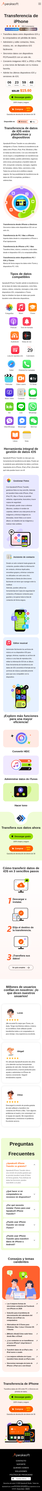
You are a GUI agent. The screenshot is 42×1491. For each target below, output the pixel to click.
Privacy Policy (20, 1489)
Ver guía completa (18, 967)
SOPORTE (21, 1464)
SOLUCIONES (21, 1471)
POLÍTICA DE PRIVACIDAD (21, 1475)
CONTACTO (21, 1461)
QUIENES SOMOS (21, 1468)
